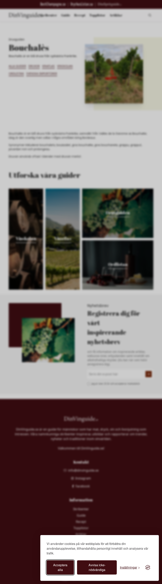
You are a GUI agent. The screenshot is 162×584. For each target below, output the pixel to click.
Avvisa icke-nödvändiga (97, 567)
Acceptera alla (60, 567)
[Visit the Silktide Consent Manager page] (148, 567)
